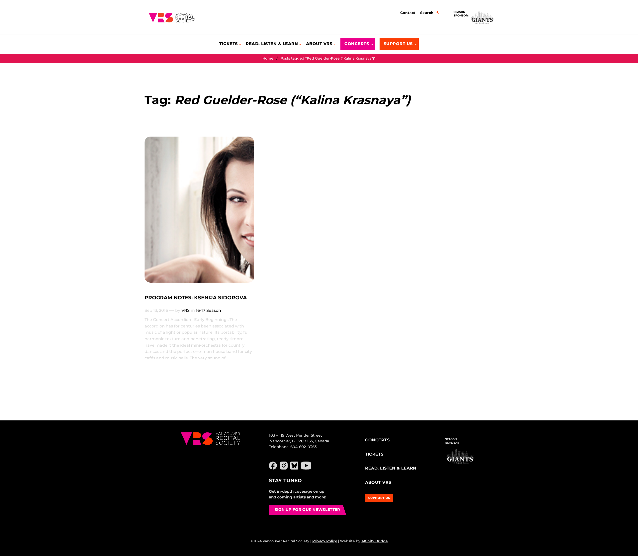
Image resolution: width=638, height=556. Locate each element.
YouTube (306, 466)
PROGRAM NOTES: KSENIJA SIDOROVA (196, 298)
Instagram (284, 466)
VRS (185, 310)
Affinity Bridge (374, 541)
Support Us (379, 498)
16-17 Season (208, 310)
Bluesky (294, 466)
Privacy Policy (324, 541)
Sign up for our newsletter (307, 509)
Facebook (273, 466)
